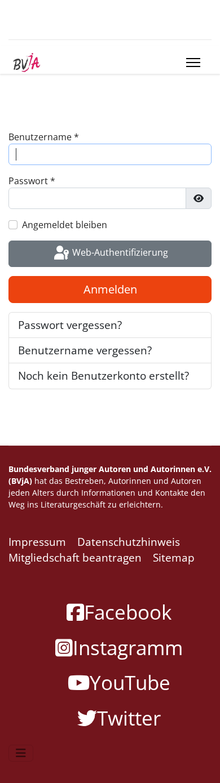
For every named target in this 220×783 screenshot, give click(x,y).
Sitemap (174, 557)
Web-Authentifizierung (119, 253)
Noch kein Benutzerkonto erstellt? (103, 375)
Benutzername (43, 137)
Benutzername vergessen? (85, 350)
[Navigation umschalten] (20, 753)
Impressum (37, 542)
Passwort (31, 181)
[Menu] (193, 62)
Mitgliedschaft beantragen (75, 557)
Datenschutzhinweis (128, 542)
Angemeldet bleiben (64, 225)
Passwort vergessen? (70, 325)
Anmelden (110, 289)
